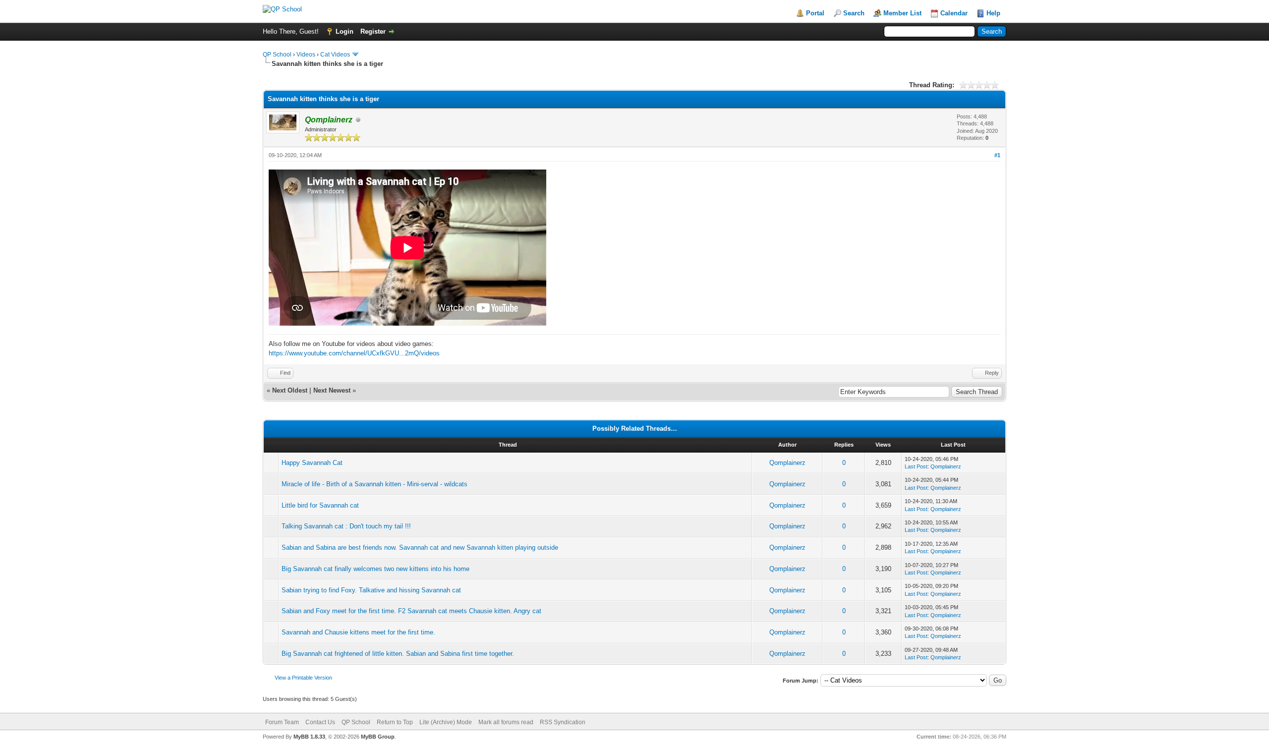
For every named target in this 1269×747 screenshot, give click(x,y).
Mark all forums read (505, 722)
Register (373, 31)
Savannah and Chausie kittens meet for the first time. (358, 632)
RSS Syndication (562, 722)
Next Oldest (289, 390)
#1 (997, 155)
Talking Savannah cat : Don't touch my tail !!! (346, 526)
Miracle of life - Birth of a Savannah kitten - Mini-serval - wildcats (374, 484)
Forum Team (282, 722)
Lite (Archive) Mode (445, 722)
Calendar (954, 13)
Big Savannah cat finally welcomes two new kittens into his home (375, 569)
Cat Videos (335, 54)
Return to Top (395, 722)
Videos (305, 54)
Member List (902, 13)
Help (993, 13)
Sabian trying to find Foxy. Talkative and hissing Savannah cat (371, 590)
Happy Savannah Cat (312, 462)
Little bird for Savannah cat (320, 505)
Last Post (916, 466)
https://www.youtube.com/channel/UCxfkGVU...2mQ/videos (354, 353)
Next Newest (331, 390)
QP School (277, 54)
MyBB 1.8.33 (309, 737)
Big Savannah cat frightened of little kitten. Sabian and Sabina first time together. (398, 653)
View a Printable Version (303, 678)
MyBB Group (378, 737)
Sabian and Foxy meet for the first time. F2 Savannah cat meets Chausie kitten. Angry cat (411, 611)
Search (854, 13)
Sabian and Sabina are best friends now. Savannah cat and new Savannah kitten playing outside (420, 547)
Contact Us (320, 722)
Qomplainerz (787, 462)
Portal (815, 13)
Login (344, 31)
